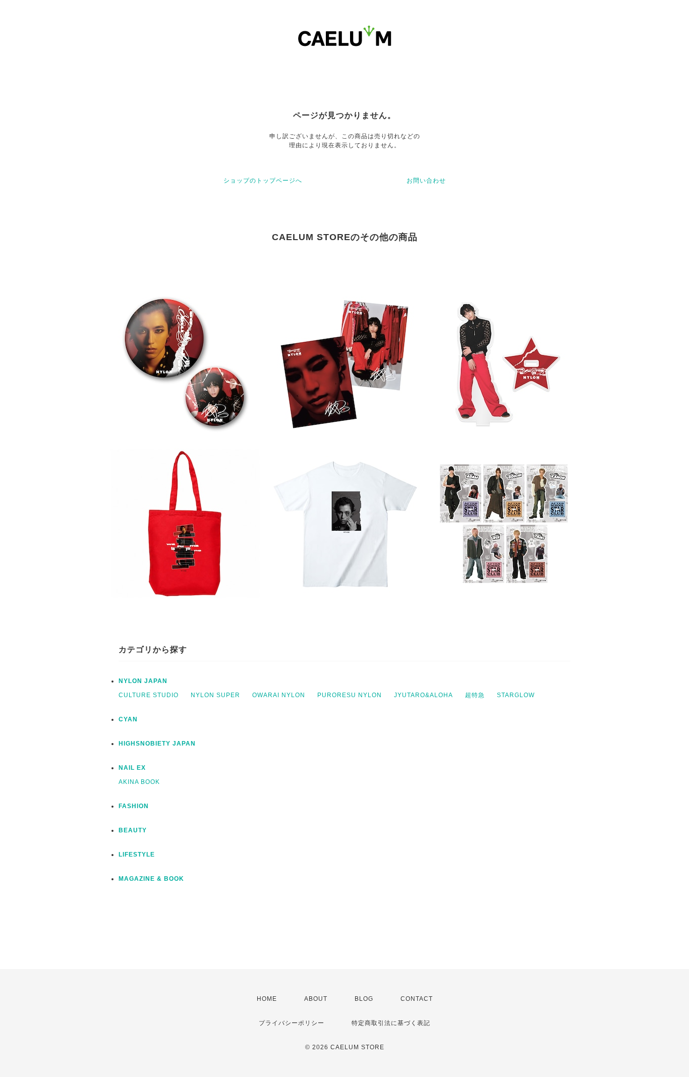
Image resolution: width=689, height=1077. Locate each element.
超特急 (475, 695)
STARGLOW (516, 695)
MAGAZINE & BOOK (151, 878)
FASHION (134, 806)
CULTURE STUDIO (149, 695)
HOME (267, 998)
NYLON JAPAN (143, 681)
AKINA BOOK (139, 781)
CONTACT (416, 998)
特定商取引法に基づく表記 (391, 1023)
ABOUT (315, 998)
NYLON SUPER (215, 695)
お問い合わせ (426, 180)
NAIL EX (132, 767)
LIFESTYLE (137, 854)
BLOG (364, 998)
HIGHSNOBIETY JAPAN (157, 743)
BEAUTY (133, 830)
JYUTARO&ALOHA (423, 695)
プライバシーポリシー (291, 1023)
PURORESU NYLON (349, 695)
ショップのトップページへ (262, 180)
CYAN (128, 719)
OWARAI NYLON (278, 695)
